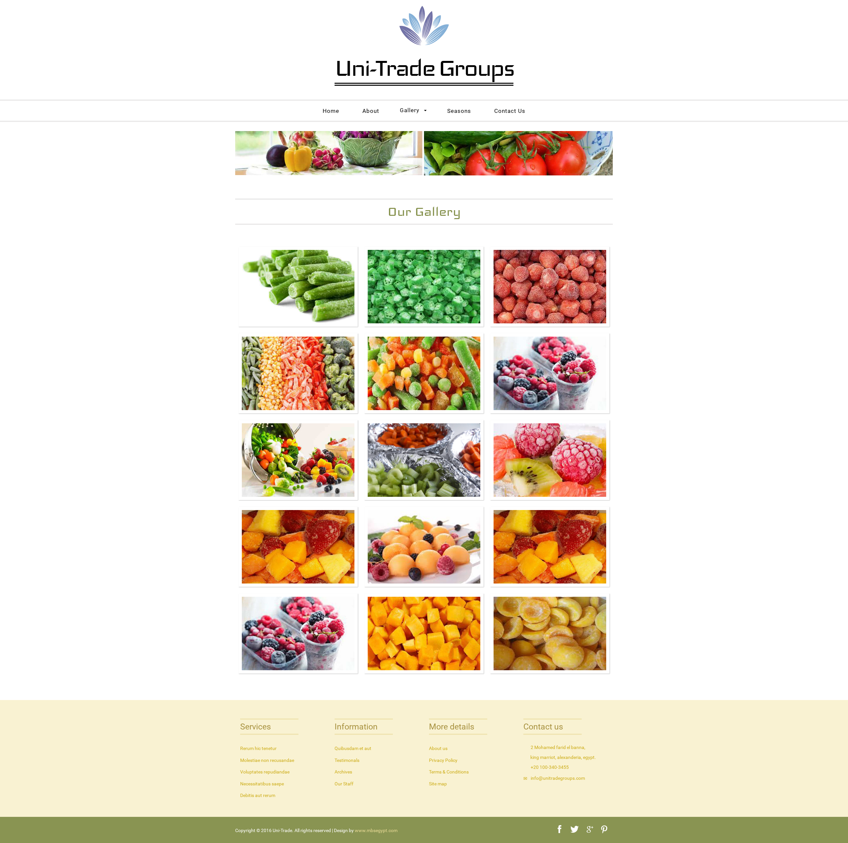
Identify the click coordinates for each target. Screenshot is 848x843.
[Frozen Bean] (298, 287)
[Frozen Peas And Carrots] (424, 373)
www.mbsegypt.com (376, 830)
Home (331, 111)
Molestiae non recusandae (267, 760)
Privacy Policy (443, 760)
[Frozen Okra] (424, 287)
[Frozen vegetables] (298, 374)
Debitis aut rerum (257, 795)
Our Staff (344, 783)
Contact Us (509, 111)
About (370, 111)
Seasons (459, 111)
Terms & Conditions (449, 771)
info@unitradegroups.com (558, 778)
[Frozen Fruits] (298, 460)
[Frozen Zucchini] (424, 498)
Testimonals (347, 760)
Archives (343, 771)
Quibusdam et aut (353, 748)
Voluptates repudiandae (265, 771)
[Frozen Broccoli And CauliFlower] (550, 373)
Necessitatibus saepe (262, 783)
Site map (438, 783)
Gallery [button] (409, 110)
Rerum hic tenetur (258, 748)
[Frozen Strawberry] (550, 287)
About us (438, 748)
